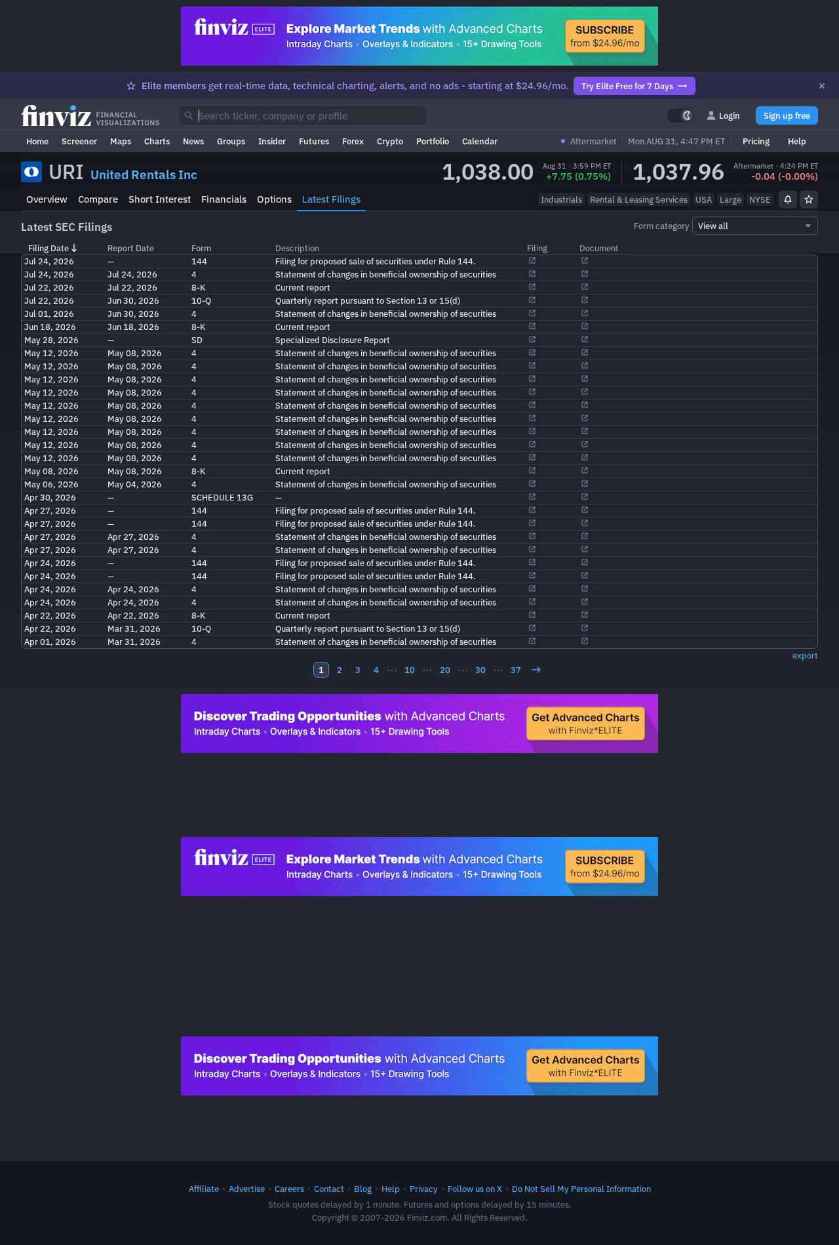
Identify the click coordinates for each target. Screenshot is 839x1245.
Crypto (390, 141)
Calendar (480, 141)
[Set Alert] (788, 199)
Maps (120, 141)
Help (797, 141)
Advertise (247, 1188)
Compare (98, 199)
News (193, 141)
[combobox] (302, 115)
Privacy (424, 1188)
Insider (272, 141)
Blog (363, 1188)
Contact (329, 1188)
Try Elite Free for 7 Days (627, 86)
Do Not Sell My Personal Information (581, 1188)
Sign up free (787, 115)
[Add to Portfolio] (809, 199)
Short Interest (159, 199)
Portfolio (432, 141)
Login (729, 115)
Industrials (561, 199)
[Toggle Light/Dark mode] (680, 115)
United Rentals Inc (143, 174)
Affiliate (204, 1188)
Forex (353, 141)
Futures (314, 141)
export (805, 655)
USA (703, 199)
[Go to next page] (536, 670)
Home (37, 141)
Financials (223, 199)
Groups (231, 141)
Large (730, 199)
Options (274, 199)
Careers (289, 1188)
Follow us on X (475, 1188)
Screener (79, 141)
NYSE (760, 199)
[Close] (822, 85)
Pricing (756, 141)
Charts (157, 141)
